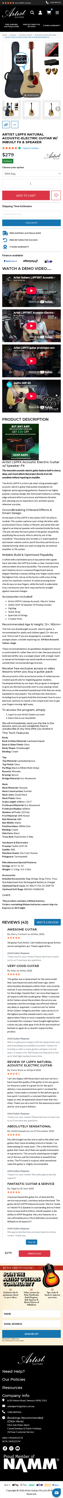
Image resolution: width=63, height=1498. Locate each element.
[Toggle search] (32, 12)
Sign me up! (32, 1333)
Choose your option (13, 167)
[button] (40, 12)
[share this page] (14, 124)
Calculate (31, 222)
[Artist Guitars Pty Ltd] (14, 12)
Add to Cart (26, 195)
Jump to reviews (31, 148)
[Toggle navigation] (57, 12)
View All (31, 1242)
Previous (5, 109)
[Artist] (52, 155)
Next (58, 109)
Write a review (47, 922)
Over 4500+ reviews (23, 3)
